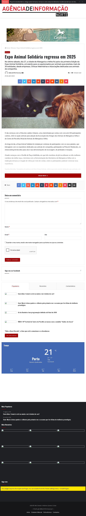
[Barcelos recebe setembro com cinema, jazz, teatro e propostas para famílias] (15, 469)
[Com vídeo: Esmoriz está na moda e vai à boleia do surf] (10, 297)
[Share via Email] (70, 185)
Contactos (56, 512)
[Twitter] (24, 81)
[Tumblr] (43, 81)
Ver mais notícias (11, 335)
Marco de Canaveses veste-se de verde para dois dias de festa (30, 2)
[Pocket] (66, 81)
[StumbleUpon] (38, 81)
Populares (15, 286)
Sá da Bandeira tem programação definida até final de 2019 (37, 312)
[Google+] (29, 81)
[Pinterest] (48, 81)
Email (7, 235)
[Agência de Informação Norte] (36, 11)
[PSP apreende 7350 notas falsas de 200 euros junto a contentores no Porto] (43, 453)
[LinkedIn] (34, 81)
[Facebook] (20, 81)
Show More (42, 176)
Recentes (42, 286)
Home (8, 48)
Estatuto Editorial (36, 512)
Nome (7, 227)
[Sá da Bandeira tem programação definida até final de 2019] (10, 315)
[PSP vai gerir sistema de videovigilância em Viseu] (70, 469)
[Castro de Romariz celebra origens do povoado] (15, 437)
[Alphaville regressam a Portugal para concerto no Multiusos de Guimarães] (70, 453)
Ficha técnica (47, 512)
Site (46, 235)
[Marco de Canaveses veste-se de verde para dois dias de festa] (70, 437)
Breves (13, 48)
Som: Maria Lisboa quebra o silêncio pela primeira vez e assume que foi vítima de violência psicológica (48, 304)
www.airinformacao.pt (15, 73)
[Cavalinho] (43, 32)
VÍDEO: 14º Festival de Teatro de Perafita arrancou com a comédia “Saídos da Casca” (45, 322)
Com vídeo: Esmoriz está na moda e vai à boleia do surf (36, 294)
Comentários (70, 286)
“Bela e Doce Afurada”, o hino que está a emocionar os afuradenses (27, 331)
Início (28, 512)
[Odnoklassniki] (61, 81)
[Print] (74, 185)
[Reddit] (52, 81)
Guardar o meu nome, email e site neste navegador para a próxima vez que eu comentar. (34, 242)
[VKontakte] (57, 81)
